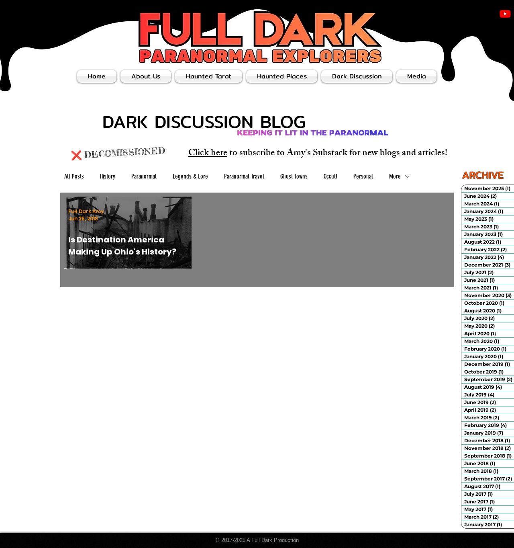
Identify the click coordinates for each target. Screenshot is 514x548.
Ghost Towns (294, 176)
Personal (363, 176)
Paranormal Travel (244, 176)
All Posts (74, 176)
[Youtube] (505, 13)
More (395, 176)
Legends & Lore (190, 176)
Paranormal (144, 176)
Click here (207, 154)
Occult (330, 176)
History (107, 176)
